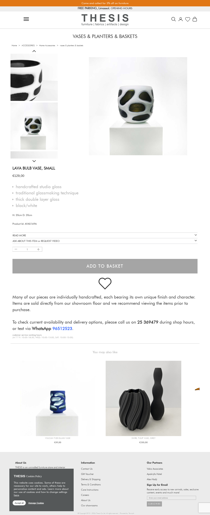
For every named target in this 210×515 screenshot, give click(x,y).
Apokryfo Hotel (154, 474)
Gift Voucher (87, 474)
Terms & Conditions (91, 484)
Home (14, 45)
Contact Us (87, 468)
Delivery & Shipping (90, 479)
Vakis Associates (155, 468)
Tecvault (131, 513)
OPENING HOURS (124, 9)
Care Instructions (89, 489)
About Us (85, 500)
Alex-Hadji (152, 479)
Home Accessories (47, 45)
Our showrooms (89, 505)
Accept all (19, 503)
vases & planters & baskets (71, 45)
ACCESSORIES (28, 45)
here (16, 495)
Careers (85, 495)
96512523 (62, 328)
